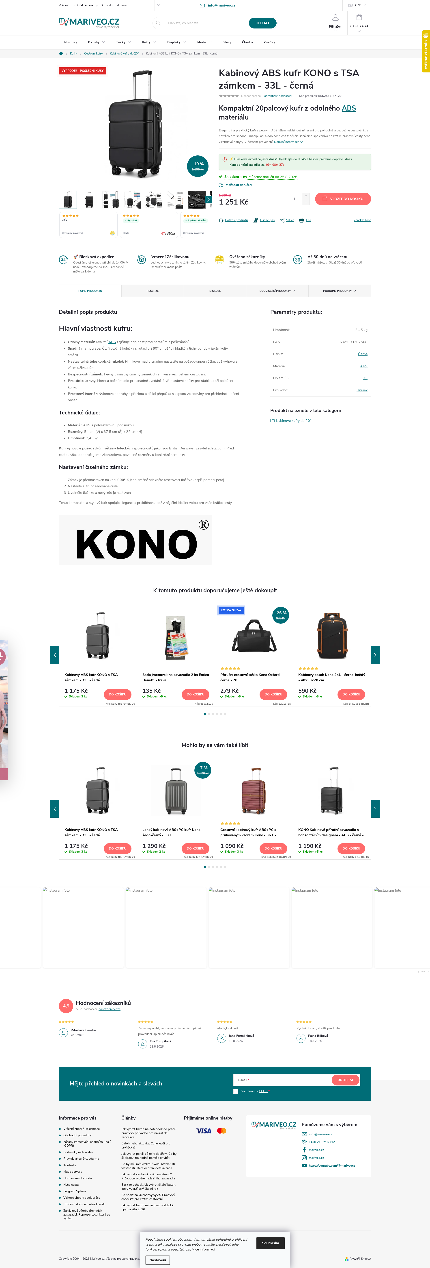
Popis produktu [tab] (90, 291)
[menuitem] (71, 42)
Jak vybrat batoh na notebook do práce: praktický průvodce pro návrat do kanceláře (148, 1133)
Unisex (362, 390)
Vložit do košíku (346, 198)
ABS (349, 108)
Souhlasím (270, 1243)
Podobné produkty (337, 291)
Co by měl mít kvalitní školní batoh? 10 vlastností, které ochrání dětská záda (148, 1166)
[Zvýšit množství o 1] (306, 196)
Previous (54, 655)
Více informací (203, 1249)
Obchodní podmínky (114, 5)
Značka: (362, 220)
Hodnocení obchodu (77, 1178)
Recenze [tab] (153, 291)
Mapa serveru (72, 1172)
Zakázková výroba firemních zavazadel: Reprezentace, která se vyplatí (86, 1214)
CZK (358, 5)
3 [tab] (213, 714)
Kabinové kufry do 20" (294, 420)
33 (365, 378)
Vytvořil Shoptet (360, 1259)
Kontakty (69, 1165)
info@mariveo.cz (321, 1134)
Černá (363, 354)
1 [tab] (205, 714)
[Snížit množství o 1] (306, 202)
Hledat (263, 23)
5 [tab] (221, 714)
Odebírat (346, 1080)
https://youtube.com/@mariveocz (332, 1165)
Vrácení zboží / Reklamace (76, 5)
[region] (135, 225)
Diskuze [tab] (215, 291)
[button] (80, 927)
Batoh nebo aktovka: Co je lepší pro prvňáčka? (145, 1145)
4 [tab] (217, 714)
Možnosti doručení (239, 185)
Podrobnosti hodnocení (277, 96)
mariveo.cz (316, 1150)
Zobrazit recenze (109, 1009)
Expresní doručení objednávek (84, 1204)
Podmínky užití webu (78, 1152)
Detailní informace (286, 142)
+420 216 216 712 (322, 1142)
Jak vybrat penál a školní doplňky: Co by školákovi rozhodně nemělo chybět (148, 1156)
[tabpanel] (98, 654)
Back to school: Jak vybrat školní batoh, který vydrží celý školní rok (148, 1187)
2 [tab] (209, 714)
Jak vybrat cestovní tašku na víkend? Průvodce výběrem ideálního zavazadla (148, 1176)
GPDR (263, 1091)
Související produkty (275, 291)
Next (375, 655)
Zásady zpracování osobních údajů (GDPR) (87, 1144)
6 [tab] (225, 714)
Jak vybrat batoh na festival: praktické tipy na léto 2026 (147, 1207)
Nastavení (157, 1260)
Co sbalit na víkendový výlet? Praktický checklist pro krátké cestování (148, 1197)
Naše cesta (71, 1185)
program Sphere (74, 1191)
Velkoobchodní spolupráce (81, 1198)
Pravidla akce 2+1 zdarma (81, 1159)
